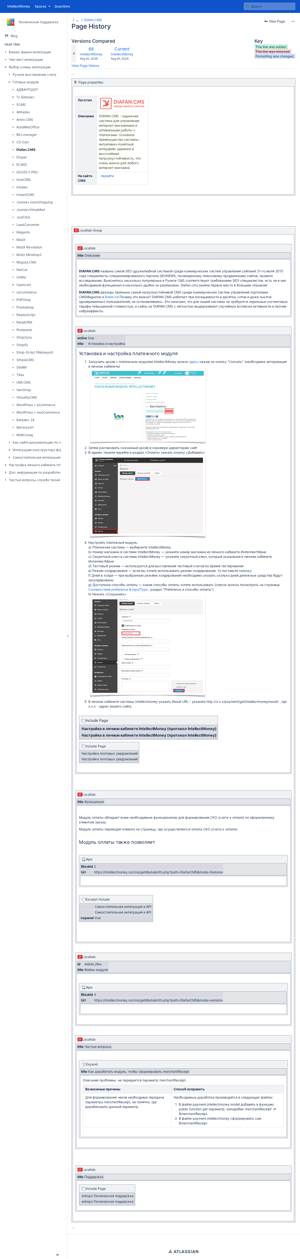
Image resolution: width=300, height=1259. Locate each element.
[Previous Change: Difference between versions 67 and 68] (73, 53)
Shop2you (24, 337)
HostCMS (23, 180)
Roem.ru (111, 297)
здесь (194, 362)
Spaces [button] (40, 6)
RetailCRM (24, 322)
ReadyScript (25, 315)
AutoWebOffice (27, 127)
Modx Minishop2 (28, 255)
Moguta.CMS (26, 262)
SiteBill (21, 367)
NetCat (21, 270)
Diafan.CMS (25, 150)
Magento (23, 232)
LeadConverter (27, 225)
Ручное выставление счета (34, 74)
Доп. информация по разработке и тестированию (48, 472)
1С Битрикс (25, 97)
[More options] (293, 21)
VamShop (23, 390)
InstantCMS (25, 195)
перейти (107, 176)
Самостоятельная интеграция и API (41, 457)
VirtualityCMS (26, 397)
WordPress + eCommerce (35, 405)
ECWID (21, 165)
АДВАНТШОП (27, 89)
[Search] (247, 6)
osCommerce (26, 292)
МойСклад (24, 435)
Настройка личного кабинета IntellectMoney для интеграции (57, 465)
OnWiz (21, 277)
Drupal (21, 157)
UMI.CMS (23, 382)
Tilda (20, 375)
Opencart (23, 285)
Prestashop (25, 307)
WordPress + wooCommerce (38, 412)
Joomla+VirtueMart (30, 210)
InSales (21, 187)
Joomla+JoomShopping (34, 202)
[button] (6, 67)
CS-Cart (22, 142)
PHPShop (23, 300)
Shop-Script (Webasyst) (34, 352)
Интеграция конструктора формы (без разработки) (54, 450)
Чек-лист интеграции (26, 59)
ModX (20, 240)
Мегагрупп (25, 427)
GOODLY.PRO (27, 172)
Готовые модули (26, 82)
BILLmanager (26, 135)
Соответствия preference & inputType (118, 589)
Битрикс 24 (25, 420)
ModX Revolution (29, 247)
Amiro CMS (24, 120)
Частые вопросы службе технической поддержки (49, 480)
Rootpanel (24, 330)
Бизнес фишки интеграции (30, 52)
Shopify (22, 345)
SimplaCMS (25, 360)
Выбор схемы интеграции (29, 67)
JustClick (23, 217)
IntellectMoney (91, 54)
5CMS (21, 105)
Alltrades (23, 112)
